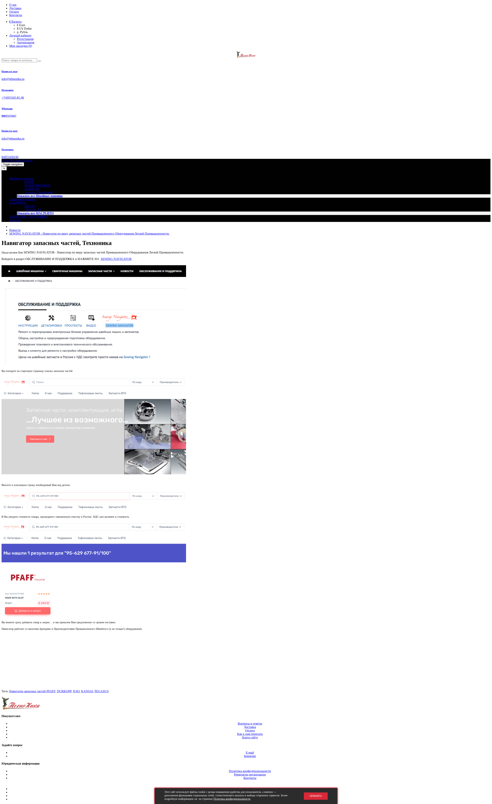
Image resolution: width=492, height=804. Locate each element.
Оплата (14, 11)
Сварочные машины (22, 199)
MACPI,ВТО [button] (17, 202)
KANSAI (87, 691)
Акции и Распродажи (39, 192)
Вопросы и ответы (250, 723)
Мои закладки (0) (20, 45)
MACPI (29, 206)
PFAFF (29, 182)
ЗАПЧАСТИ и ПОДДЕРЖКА (28, 216)
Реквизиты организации (250, 774)
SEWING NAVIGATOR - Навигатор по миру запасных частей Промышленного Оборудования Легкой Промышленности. (89, 233)
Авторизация (25, 42)
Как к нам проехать (250, 734)
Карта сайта (250, 737)
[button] (15, 21)
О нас (13, 4)
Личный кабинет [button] (20, 35)
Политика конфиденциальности (250, 771)
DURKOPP (64, 691)
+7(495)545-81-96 (13, 97)
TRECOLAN (33, 209)
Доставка (15, 8)
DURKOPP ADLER (37, 185)
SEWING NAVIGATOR (116, 259)
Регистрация (25, 39)
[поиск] (39, 61)
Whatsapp (7, 108)
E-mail (250, 752)
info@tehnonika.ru (13, 79)
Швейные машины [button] (21, 178)
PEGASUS (102, 691)
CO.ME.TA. (32, 189)
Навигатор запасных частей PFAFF (32, 691)
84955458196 (10, 157)
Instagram (250, 756)
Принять (316, 796)
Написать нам (9, 71)
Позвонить (8, 90)
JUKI (76, 691)
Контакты (15, 15)
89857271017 (9, 115)
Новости (15, 220)
